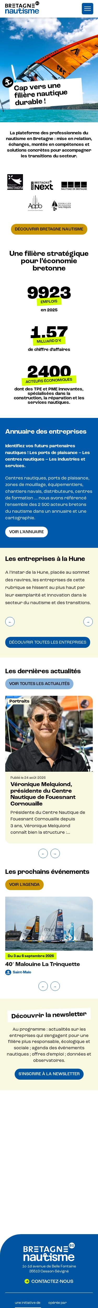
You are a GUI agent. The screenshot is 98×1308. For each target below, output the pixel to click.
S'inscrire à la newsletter (49, 1074)
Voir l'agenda (24, 884)
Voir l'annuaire (26, 531)
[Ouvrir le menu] (87, 8)
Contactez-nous (52, 1281)
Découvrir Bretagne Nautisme (49, 229)
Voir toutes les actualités (39, 683)
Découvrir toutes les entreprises (47, 642)
